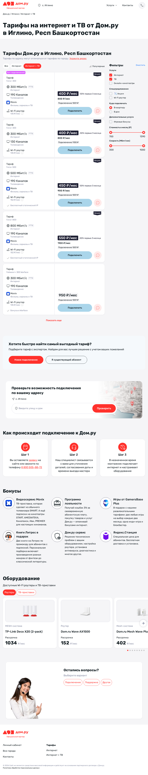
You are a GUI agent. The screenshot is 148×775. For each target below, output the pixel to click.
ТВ (115, 79)
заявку (33, 460)
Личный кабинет (12, 745)
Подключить (75, 110)
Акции (120, 93)
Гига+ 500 (11, 167)
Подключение (73, 682)
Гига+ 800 (11, 220)
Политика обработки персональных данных (21, 768)
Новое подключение (26, 359)
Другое (106, 682)
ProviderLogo (17, 5)
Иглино (15, 14)
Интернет (16, 66)
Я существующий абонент (66, 359)
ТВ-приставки (26, 592)
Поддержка (91, 682)
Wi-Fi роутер (120, 98)
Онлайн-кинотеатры (124, 83)
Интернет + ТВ (32, 66)
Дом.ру (6, 14)
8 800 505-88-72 (31, 467)
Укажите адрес (78, 58)
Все (6, 66)
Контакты (127, 5)
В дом (117, 112)
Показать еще (54, 320)
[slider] (110, 132)
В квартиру (119, 107)
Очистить (140, 65)
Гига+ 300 (11, 81)
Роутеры (9, 592)
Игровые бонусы (122, 122)
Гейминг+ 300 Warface (17, 272)
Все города (9, 750)
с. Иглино (21, 398)
